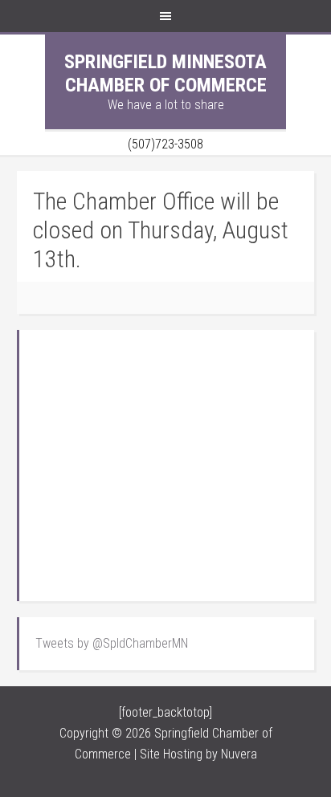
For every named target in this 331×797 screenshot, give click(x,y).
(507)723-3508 (165, 144)
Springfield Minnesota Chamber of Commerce (165, 73)
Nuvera (239, 754)
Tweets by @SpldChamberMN (111, 643)
